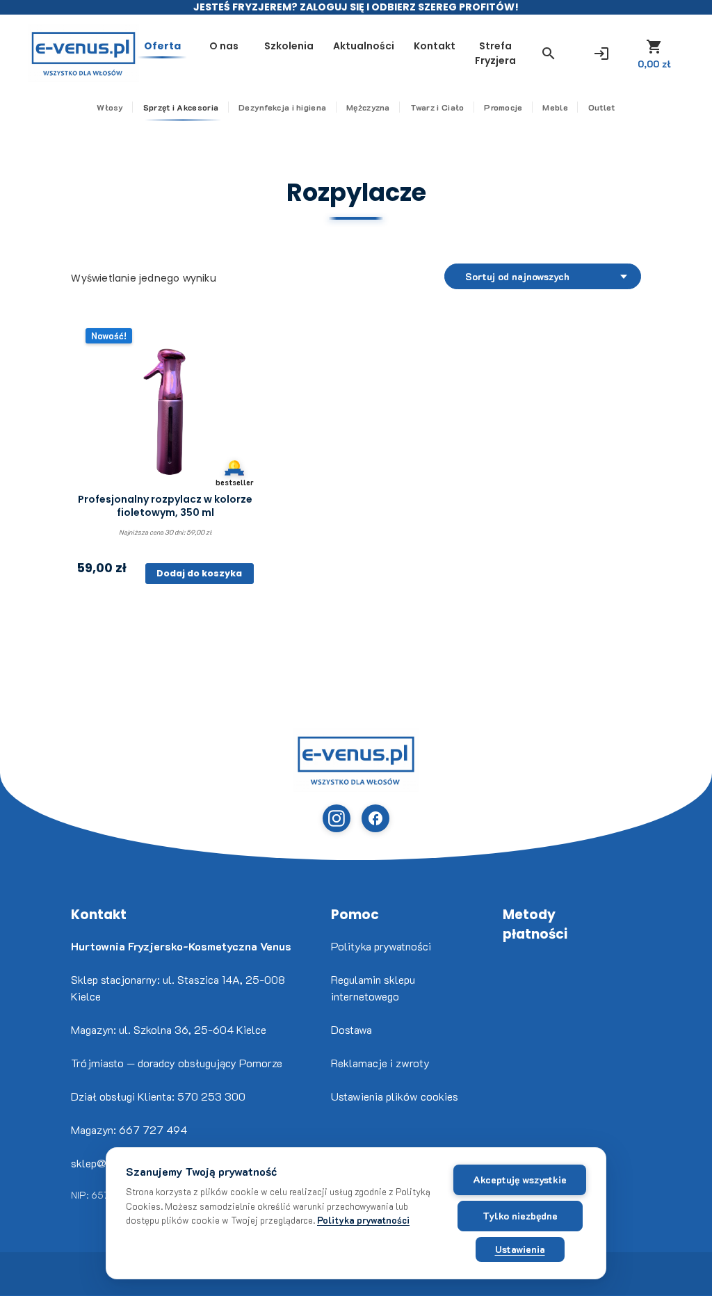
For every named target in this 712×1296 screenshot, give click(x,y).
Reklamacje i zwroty (380, 1062)
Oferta (162, 46)
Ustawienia (520, 1249)
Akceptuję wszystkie (520, 1179)
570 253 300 (211, 1096)
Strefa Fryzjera (495, 53)
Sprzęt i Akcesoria (180, 107)
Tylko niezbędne (520, 1215)
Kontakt (434, 46)
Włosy (110, 107)
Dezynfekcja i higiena (282, 107)
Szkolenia (289, 46)
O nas (223, 46)
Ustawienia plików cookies (394, 1096)
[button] (548, 53)
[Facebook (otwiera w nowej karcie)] (375, 818)
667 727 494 (153, 1129)
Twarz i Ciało (437, 107)
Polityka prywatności (381, 946)
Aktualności (363, 46)
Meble (555, 107)
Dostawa (351, 1029)
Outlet (601, 107)
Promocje (503, 107)
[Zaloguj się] (601, 53)
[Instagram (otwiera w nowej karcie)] (336, 818)
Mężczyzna (368, 107)
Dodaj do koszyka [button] (199, 573)
